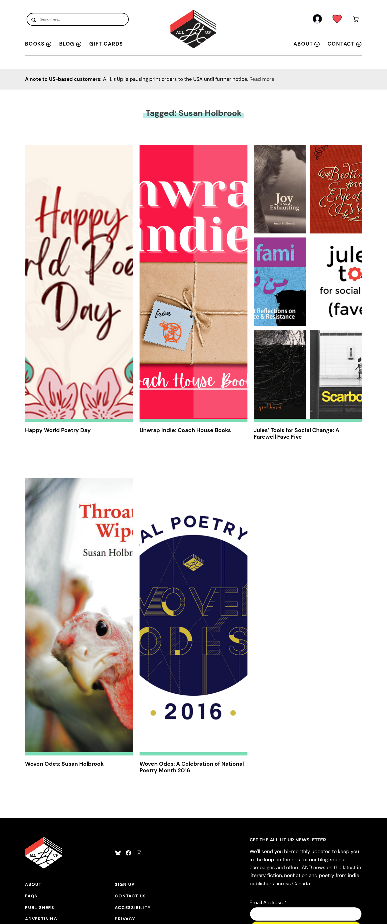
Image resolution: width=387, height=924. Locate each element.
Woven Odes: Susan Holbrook (64, 764)
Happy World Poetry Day (58, 430)
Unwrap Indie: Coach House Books (185, 430)
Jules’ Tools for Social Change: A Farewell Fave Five (296, 433)
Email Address (268, 902)
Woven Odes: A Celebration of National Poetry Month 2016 (192, 767)
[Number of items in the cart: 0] (356, 20)
